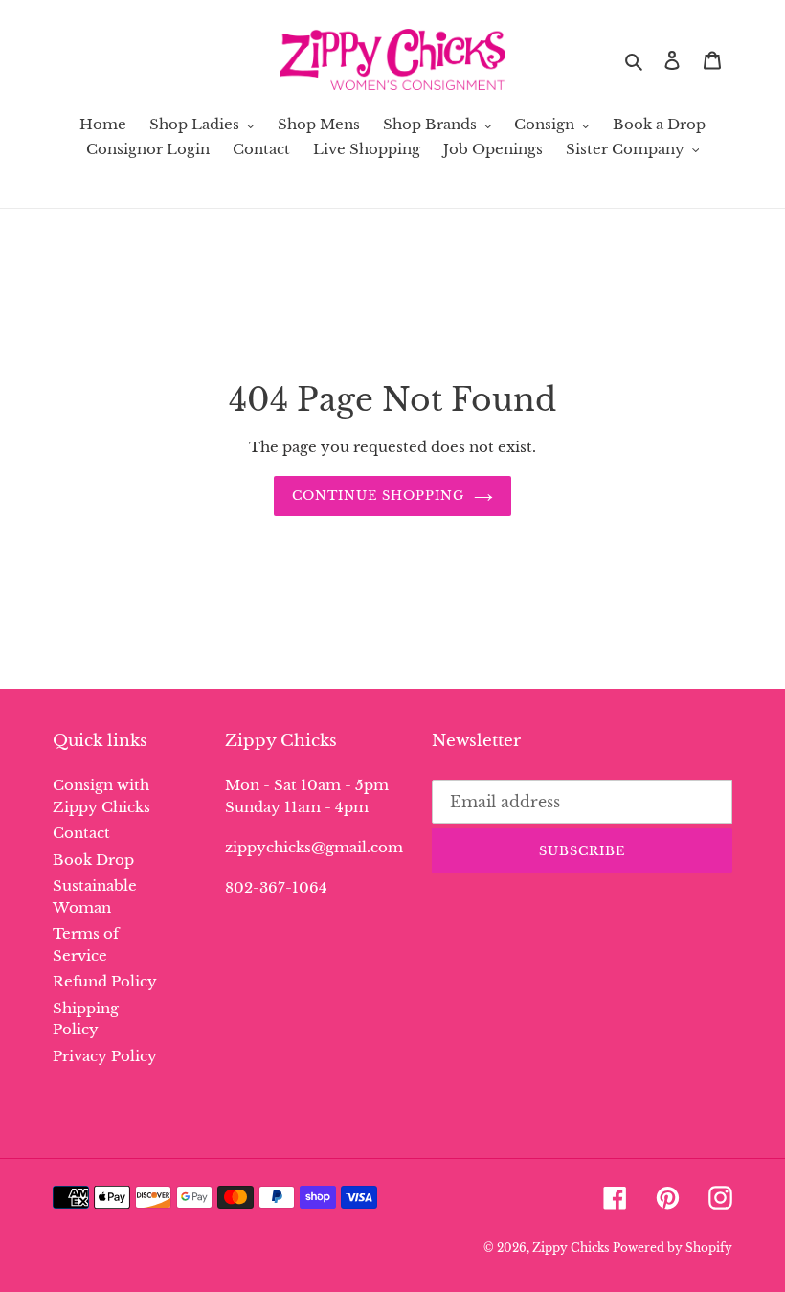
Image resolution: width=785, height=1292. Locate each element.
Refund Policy (105, 981)
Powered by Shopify (672, 1247)
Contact (81, 833)
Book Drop (93, 859)
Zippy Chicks (570, 1247)
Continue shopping (378, 495)
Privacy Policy (105, 1056)
